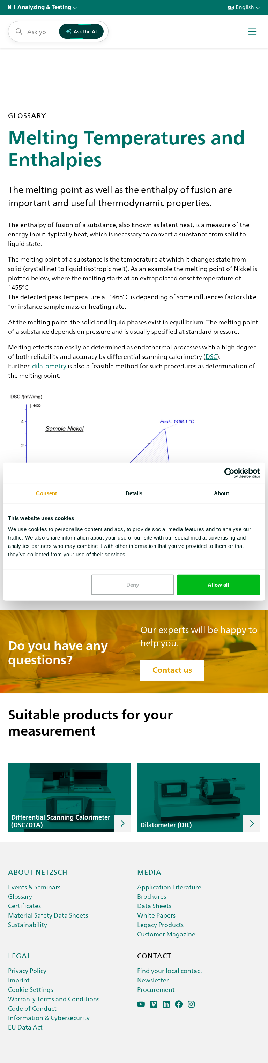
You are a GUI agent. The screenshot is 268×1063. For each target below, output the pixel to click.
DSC (211, 356)
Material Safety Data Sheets (48, 915)
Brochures (151, 896)
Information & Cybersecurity (49, 1017)
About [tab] (221, 493)
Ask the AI (85, 31)
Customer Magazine (166, 933)
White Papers (156, 915)
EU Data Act (25, 1027)
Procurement (156, 989)
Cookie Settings (30, 989)
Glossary (20, 896)
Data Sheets (154, 905)
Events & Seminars (34, 886)
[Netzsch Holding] (11, 7)
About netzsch (38, 871)
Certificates (24, 905)
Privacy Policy (27, 970)
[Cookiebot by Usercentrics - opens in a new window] (229, 473)
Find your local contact (169, 970)
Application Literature (169, 886)
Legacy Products (160, 924)
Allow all (218, 584)
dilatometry (49, 365)
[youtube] (141, 1004)
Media (149, 871)
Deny (132, 584)
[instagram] (191, 1004)
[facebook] (179, 1004)
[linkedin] (166, 1004)
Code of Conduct (32, 1008)
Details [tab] (134, 493)
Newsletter (153, 979)
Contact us (172, 669)
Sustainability (27, 924)
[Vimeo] (154, 1004)
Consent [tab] (46, 493)
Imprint (19, 979)
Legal (19, 955)
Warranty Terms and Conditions (53, 998)
